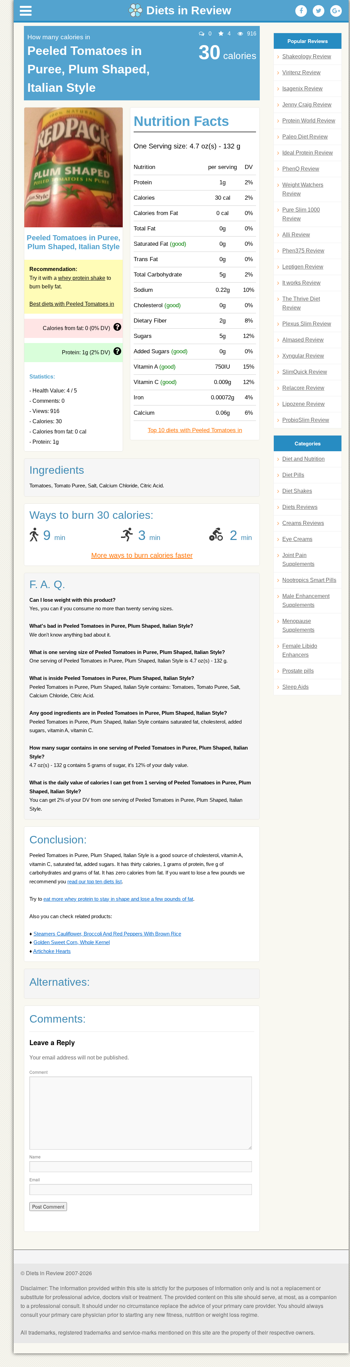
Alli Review (296, 235)
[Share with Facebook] (301, 11)
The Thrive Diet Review (301, 303)
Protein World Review (308, 121)
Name (35, 1156)
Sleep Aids (295, 687)
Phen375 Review (303, 251)
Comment (38, 1072)
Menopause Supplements (298, 625)
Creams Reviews (303, 523)
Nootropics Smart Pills (309, 580)
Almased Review (303, 340)
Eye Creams (297, 539)
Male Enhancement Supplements (305, 600)
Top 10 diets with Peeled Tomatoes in (195, 430)
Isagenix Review (302, 88)
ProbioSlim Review (305, 420)
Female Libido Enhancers (299, 650)
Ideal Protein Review (307, 153)
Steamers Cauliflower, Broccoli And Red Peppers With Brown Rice (107, 934)
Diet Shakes (297, 491)
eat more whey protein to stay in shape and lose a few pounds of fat (118, 899)
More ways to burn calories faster (142, 555)
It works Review (301, 283)
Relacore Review (303, 388)
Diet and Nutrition (303, 459)
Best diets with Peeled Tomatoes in (71, 304)
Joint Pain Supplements (298, 559)
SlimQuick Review (304, 372)
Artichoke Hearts (52, 951)
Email (34, 1179)
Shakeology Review (306, 56)
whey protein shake (81, 278)
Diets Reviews (300, 507)
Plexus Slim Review (306, 324)
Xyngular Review (303, 356)
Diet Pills (293, 475)
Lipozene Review (303, 404)
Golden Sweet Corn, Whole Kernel (71, 942)
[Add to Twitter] (318, 11)
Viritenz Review (301, 72)
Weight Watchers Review (302, 189)
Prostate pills (298, 671)
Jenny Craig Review (307, 105)
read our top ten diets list (94, 881)
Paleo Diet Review (305, 137)
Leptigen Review (302, 267)
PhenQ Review (300, 169)
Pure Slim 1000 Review (301, 214)
